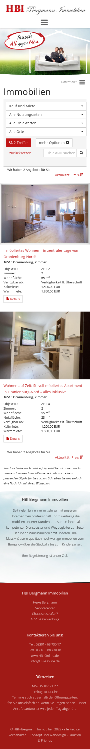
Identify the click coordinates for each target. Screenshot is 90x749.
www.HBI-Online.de (45, 655)
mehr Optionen (52, 142)
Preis (76, 175)
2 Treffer (20, 142)
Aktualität (62, 175)
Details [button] (14, 299)
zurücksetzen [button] (20, 153)
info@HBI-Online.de (45, 661)
